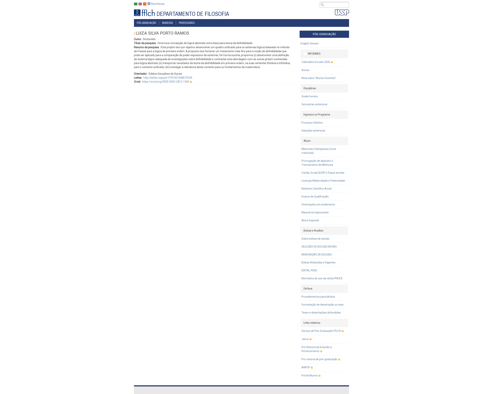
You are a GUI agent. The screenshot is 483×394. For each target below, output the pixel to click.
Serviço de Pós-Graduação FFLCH (321, 330)
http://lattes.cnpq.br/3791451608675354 (167, 77)
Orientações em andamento (318, 204)
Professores (187, 22)
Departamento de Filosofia (193, 14)
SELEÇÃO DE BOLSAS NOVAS (319, 246)
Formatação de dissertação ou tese (322, 304)
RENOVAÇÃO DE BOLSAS (316, 254)
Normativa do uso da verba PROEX (321, 278)
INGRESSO (167, 22)
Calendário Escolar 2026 (315, 61)
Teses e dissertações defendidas (321, 312)
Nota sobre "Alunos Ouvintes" (318, 78)
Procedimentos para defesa (318, 296)
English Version (310, 43)
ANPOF (305, 367)
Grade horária (309, 96)
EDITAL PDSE (309, 270)
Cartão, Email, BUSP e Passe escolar (323, 172)
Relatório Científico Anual (316, 188)
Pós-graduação (146, 22)
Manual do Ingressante (315, 212)
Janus (305, 339)
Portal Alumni (309, 375)
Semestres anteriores (314, 104)
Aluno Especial (310, 220)
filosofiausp (157, 3)
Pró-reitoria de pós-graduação (319, 359)
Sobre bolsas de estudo (315, 238)
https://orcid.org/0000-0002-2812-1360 (165, 81)
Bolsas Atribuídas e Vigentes (318, 262)
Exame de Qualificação (315, 196)
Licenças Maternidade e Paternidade (323, 180)
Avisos (305, 70)
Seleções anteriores (313, 130)
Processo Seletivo (312, 122)
